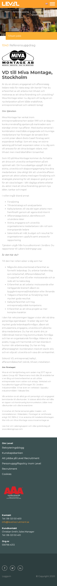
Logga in (6, 576)
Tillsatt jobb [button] (14, 36)
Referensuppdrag (21, 12)
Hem (7, 12)
